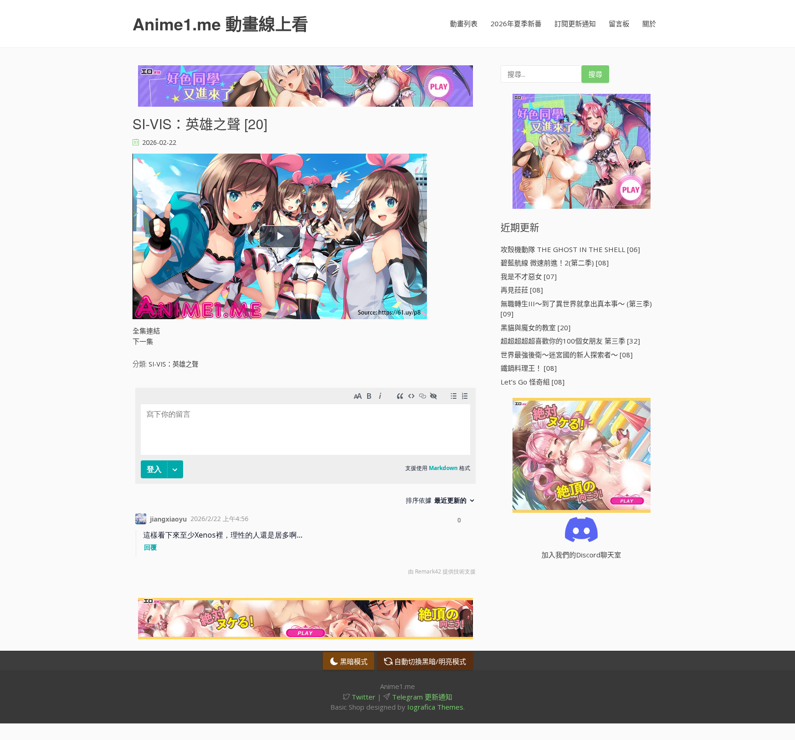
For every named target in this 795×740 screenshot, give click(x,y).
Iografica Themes (435, 706)
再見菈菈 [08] (522, 289)
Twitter (362, 696)
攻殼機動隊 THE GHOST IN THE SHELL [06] (570, 249)
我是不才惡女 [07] (529, 276)
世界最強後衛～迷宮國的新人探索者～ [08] (567, 354)
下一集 (142, 341)
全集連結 (146, 330)
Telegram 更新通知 (421, 696)
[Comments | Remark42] (305, 483)
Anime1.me (220, 23)
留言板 (619, 23)
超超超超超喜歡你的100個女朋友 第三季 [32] (570, 340)
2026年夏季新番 (516, 23)
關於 (649, 23)
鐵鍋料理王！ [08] (529, 368)
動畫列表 (464, 23)
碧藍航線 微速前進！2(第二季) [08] (555, 262)
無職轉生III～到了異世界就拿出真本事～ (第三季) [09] (576, 309)
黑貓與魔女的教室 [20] (535, 327)
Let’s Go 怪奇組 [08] (533, 381)
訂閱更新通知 (575, 23)
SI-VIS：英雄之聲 (173, 364)
